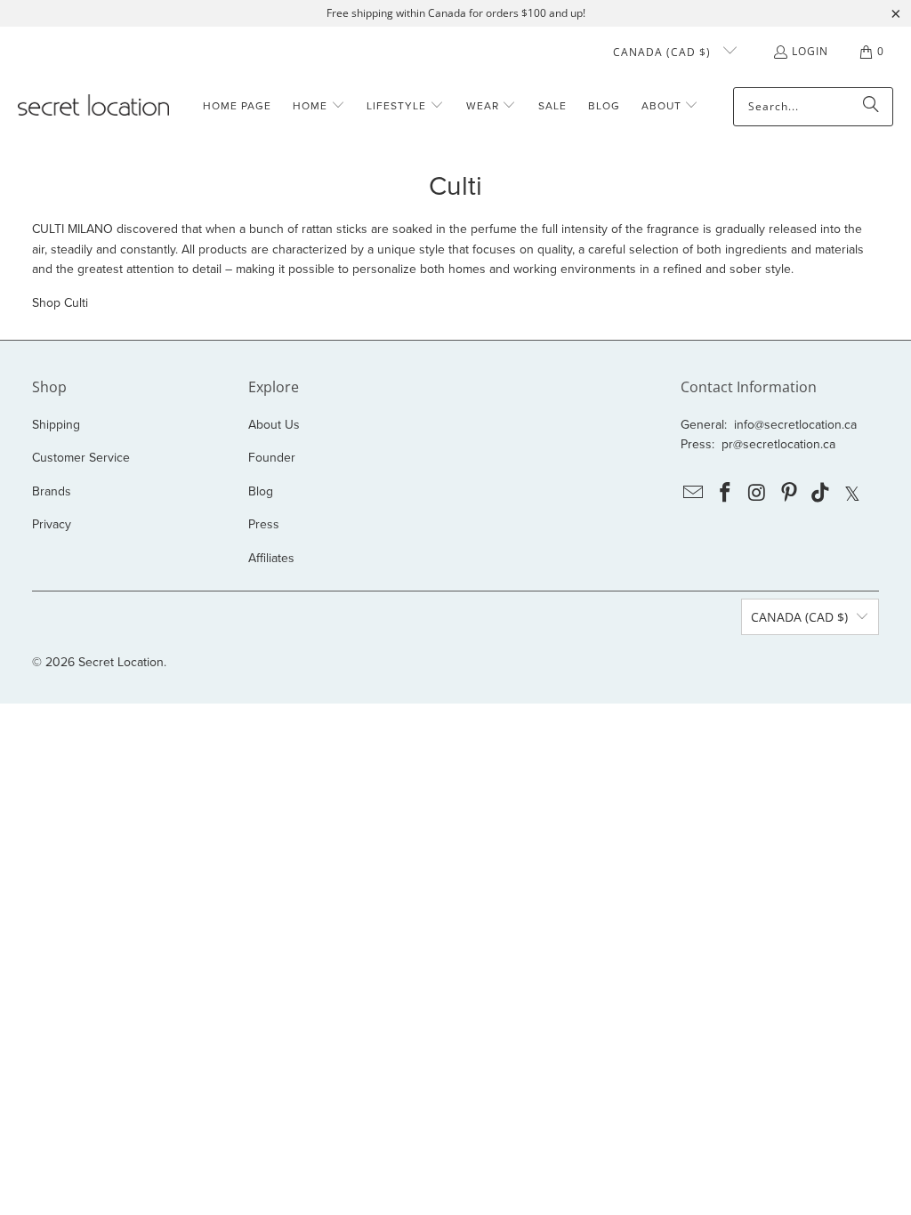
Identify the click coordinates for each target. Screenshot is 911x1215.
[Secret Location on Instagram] (758, 493)
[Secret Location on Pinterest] (789, 493)
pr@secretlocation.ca (778, 444)
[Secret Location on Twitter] (853, 493)
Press (263, 524)
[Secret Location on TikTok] (821, 493)
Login (810, 51)
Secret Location (121, 662)
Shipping (56, 424)
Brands (51, 491)
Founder (271, 457)
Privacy (51, 524)
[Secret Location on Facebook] (726, 493)
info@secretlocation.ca (795, 424)
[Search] (871, 106)
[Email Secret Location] (694, 493)
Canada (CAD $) (663, 52)
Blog (260, 491)
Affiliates (271, 558)
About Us (274, 424)
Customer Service (81, 457)
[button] (319, 106)
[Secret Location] (93, 106)
